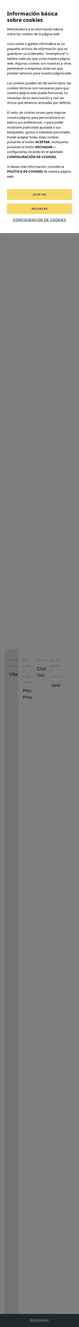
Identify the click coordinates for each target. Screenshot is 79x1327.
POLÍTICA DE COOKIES (25, 171)
